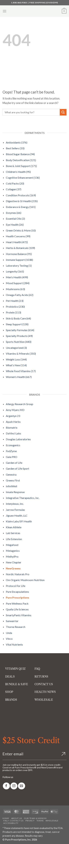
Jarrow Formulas (15, 509)
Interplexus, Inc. (15, 503)
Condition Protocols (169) (21, 195)
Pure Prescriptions (17, 597)
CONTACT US (43, 684)
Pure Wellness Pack (17, 603)
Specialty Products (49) (19, 335)
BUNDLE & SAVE (16, 684)
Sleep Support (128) (17, 324)
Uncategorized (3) (16, 347)
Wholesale (52, 820)
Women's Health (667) (19, 376)
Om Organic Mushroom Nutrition (25, 580)
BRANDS (11, 699)
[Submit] (63, 112)
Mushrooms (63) (15, 289)
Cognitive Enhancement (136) (23, 177)
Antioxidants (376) (16, 142)
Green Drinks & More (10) (21, 230)
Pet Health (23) (14, 300)
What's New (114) (16, 365)
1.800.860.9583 (19, 2)
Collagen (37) (13, 189)
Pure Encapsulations (17, 591)
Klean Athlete (13, 527)
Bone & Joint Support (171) (21, 165)
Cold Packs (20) (15, 183)
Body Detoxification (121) (21, 160)
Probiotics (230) (15, 306)
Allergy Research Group (19, 404)
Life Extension (14, 539)
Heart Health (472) (17, 242)
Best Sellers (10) (15, 148)
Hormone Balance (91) (19, 253)
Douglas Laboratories (18, 439)
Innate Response (15, 492)
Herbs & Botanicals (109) (20, 247)
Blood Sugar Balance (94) (20, 154)
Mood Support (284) (17, 283)
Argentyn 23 (13, 415)
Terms (40, 820)
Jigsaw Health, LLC (16, 515)
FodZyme (11, 451)
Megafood (12, 544)
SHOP (9, 692)
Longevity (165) (15, 271)
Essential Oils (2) (15, 218)
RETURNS (41, 676)
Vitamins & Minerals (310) (21, 353)
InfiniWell (11, 486)
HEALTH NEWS (45, 692)
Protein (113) (13, 312)
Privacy (29, 820)
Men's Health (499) (17, 277)
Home (6, 818)
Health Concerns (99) (18, 236)
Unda (9, 632)
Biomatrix (11, 427)
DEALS (10, 676)
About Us (16, 818)
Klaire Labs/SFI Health (19, 521)
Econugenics (13, 445)
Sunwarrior (12, 621)
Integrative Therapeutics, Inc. (22, 497)
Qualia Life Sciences (17, 609)
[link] (6, 786)
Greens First (13, 480)
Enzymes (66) (13, 212)
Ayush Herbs (13, 421)
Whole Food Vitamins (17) (21, 371)
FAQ (37, 668)
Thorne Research (15, 626)
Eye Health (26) (15, 224)
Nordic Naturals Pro (17, 574)
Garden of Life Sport (17, 468)
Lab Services (13, 533)
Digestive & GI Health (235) (22, 201)
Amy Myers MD (15, 409)
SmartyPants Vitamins (18, 615)
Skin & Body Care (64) (18, 318)
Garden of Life (14, 462)
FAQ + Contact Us (13, 820)
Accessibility (10, 823)
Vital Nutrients (14, 644)
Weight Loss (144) (16, 359)
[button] (5, 11)
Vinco (9, 638)
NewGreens (13, 568)
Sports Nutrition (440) (18, 341)
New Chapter (13, 562)
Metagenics (13, 550)
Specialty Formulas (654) (20, 330)
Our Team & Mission (35, 818)
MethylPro (12, 556)
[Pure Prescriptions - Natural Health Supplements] (34, 11)
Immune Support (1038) (19, 259)
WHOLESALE (43, 699)
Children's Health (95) (18, 171)
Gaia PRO (11, 456)
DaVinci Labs (13, 433)
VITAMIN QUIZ (15, 668)
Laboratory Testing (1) (19, 265)
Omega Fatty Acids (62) (19, 294)
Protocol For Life (15, 585)
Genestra (11, 474)
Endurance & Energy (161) (21, 206)
